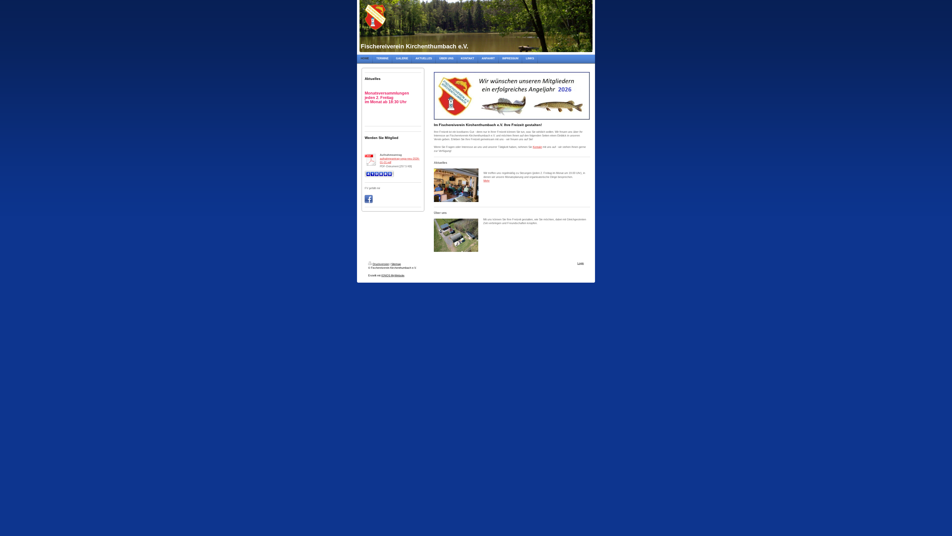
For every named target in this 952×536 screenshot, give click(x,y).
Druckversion (381, 264)
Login (580, 263)
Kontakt (537, 146)
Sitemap (396, 264)
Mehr (486, 180)
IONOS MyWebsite (392, 275)
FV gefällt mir (372, 188)
